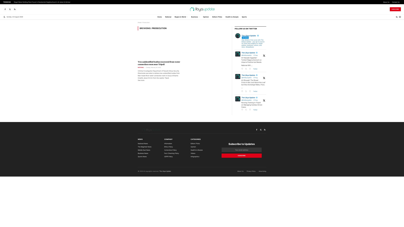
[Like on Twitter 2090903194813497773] (251, 69)
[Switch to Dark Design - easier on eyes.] (4, 17)
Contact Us (395, 2)
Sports (244, 17)
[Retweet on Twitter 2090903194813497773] (247, 69)
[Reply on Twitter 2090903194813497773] (243, 69)
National (168, 17)
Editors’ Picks (217, 17)
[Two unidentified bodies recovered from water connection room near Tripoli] (160, 47)
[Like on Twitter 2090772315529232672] (251, 91)
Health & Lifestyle (232, 17)
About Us (386, 2)
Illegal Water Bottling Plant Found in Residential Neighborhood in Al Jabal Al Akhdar (42, 2)
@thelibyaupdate (247, 55)
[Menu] (400, 17)
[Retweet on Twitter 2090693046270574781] (247, 109)
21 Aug (256, 55)
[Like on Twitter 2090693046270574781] (251, 109)
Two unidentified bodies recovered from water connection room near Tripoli (159, 63)
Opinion (206, 17)
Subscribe (395, 9)
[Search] (397, 17)
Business (194, 17)
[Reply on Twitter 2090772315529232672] (243, 91)
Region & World (180, 17)
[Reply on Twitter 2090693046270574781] (243, 109)
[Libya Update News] (202, 9)
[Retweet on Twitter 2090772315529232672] (247, 91)
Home (159, 17)
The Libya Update (248, 53)
